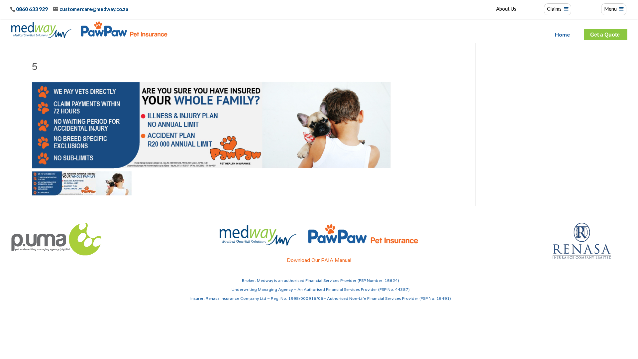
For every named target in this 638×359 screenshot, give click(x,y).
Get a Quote (605, 35)
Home (562, 34)
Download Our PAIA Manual (319, 260)
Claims (554, 9)
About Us (506, 9)
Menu (610, 9)
